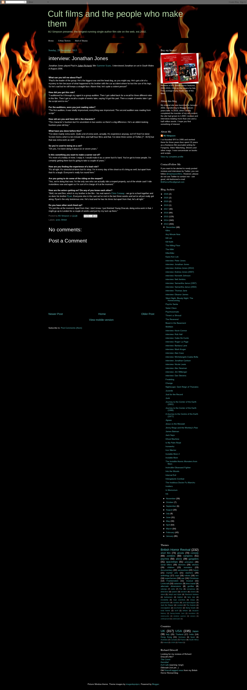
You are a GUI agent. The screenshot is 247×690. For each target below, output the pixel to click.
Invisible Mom (172, 458)
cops (177, 575)
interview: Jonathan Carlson (178, 361)
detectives (165, 592)
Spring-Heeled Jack (177, 613)
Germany (182, 637)
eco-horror (178, 608)
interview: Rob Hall (174, 334)
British (64, 220)
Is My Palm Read (173, 443)
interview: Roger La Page (177, 342)
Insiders (169, 486)
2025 (166, 198)
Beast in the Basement (176, 323)
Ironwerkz (170, 446)
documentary (167, 570)
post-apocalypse (189, 603)
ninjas (192, 600)
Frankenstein (172, 581)
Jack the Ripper (167, 605)
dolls (173, 589)
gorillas (191, 586)
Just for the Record (174, 394)
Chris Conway (118, 193)
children (170, 567)
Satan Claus (171, 308)
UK (163, 631)
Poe (180, 589)
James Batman (172, 431)
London (180, 605)
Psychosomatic (172, 312)
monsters (188, 567)
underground (165, 619)
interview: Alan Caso (175, 353)
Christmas (194, 578)
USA (178, 631)
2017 (166, 209)
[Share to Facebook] (93, 216)
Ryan (69, 196)
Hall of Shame (81, 40)
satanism (178, 583)
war (183, 578)
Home (51, 40)
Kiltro (168, 230)
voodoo (176, 603)
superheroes (170, 578)
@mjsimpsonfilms (174, 174)
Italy (168, 634)
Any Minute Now (173, 234)
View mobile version (101, 319)
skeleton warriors (179, 616)
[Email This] (85, 216)
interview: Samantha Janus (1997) (181, 283)
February (170, 532)
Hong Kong (166, 637)
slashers (189, 573)
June (168, 517)
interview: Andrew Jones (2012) (180, 268)
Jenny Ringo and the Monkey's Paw (182, 428)
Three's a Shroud (173, 315)
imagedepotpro (133, 684)
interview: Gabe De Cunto (177, 338)
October (170, 502)
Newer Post (55, 313)
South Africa (194, 640)
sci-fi (176, 611)
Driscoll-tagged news (173, 670)
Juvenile (169, 391)
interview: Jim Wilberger (176, 372)
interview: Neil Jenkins (176, 279)
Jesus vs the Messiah (175, 424)
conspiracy (191, 589)
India (191, 634)
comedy (195, 553)
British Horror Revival (175, 549)
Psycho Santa (172, 304)
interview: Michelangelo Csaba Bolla (182, 357)
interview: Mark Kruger (176, 349)
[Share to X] (90, 216)
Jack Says (170, 435)
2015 (166, 216)
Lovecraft (165, 583)
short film (166, 553)
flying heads (191, 608)
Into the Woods (172, 471)
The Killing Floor (173, 245)
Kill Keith (169, 242)
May (168, 521)
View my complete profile (172, 157)
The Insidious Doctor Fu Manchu (180, 483)
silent (163, 594)
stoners (193, 616)
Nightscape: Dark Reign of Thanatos (182, 387)
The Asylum (191, 605)
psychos (165, 558)
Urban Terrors (64, 40)
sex (197, 575)
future (196, 570)
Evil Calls (165, 665)
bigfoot (180, 597)
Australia (164, 640)
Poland (180, 642)
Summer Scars (104, 66)
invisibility (164, 600)
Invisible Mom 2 (173, 454)
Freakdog (170, 379)
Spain (192, 637)
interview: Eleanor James (177, 294)
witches (195, 565)
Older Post (147, 313)
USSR (173, 642)
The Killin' (170, 249)
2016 (166, 213)
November (171, 499)
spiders (175, 592)
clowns (193, 592)
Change (169, 383)
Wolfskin (169, 327)
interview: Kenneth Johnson (178, 276)
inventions (192, 613)
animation (189, 562)
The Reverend (172, 319)
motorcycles (165, 616)
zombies (171, 555)
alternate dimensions (171, 586)
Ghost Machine (172, 439)
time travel (190, 583)
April (168, 525)
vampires (188, 555)
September (171, 506)
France (183, 640)
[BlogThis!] (87, 216)
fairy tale (191, 597)
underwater (176, 619)
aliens (179, 558)
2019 (166, 205)
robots (187, 575)
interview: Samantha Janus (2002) (181, 287)
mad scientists (179, 600)
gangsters (194, 558)
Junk (168, 398)
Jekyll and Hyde (174, 594)
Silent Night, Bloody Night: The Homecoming (179, 299)
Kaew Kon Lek (172, 257)
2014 (166, 220)
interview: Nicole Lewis (176, 364)
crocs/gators (165, 608)
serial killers (166, 565)
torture (185, 611)
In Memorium (172, 490)
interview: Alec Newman (176, 368)
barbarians (168, 597)
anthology (165, 575)
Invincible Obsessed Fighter (178, 468)
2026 (166, 194)
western (184, 592)
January (170, 536)
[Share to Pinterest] (95, 216)
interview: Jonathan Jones (177, 264)
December (171, 227)
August (169, 510)
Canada (174, 640)
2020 (166, 201)
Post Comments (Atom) (71, 328)
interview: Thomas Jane (176, 291)
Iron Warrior (171, 450)
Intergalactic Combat (175, 479)
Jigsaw (169, 420)
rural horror (165, 611)
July (168, 514)
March (169, 529)
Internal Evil (171, 475)
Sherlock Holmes (192, 594)
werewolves (183, 570)
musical (189, 581)
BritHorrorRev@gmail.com (172, 182)
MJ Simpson (170, 136)
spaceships (172, 561)
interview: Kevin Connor (176, 331)
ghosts (180, 553)
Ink (167, 494)
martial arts (172, 573)
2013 (166, 224)
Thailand (179, 634)
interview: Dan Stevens (176, 376)
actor (58, 220)
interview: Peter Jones (176, 261)
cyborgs (164, 589)
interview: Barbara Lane (176, 346)
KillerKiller (170, 253)
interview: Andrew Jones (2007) (180, 272)
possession (165, 603)
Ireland (165, 642)
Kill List (169, 238)
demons (182, 565)
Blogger (155, 684)
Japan (195, 631)
